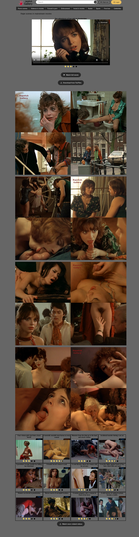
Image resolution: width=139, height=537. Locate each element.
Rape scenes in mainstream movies (36, 14)
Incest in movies (78, 8)
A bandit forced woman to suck (56, 464)
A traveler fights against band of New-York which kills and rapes (112, 465)
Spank (98, 8)
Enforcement (65, 8)
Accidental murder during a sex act (112, 435)
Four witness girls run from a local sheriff (29, 436)
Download (104, 22)
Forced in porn (52, 8)
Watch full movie (72, 75)
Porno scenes (22, 8)
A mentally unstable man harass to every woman (56, 436)
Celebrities (117, 8)
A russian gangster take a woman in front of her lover (84, 494)
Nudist (90, 8)
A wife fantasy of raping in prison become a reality (112, 494)
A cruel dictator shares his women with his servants (84, 465)
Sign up (105, 2)
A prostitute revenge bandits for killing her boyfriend (29, 465)
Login (117, 2)
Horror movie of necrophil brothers (56, 493)
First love (107, 8)
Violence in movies (37, 8)
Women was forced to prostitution (29, 493)
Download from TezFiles (72, 83)
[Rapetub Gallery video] (26, 4)
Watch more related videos (72, 524)
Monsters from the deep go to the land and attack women (84, 436)
